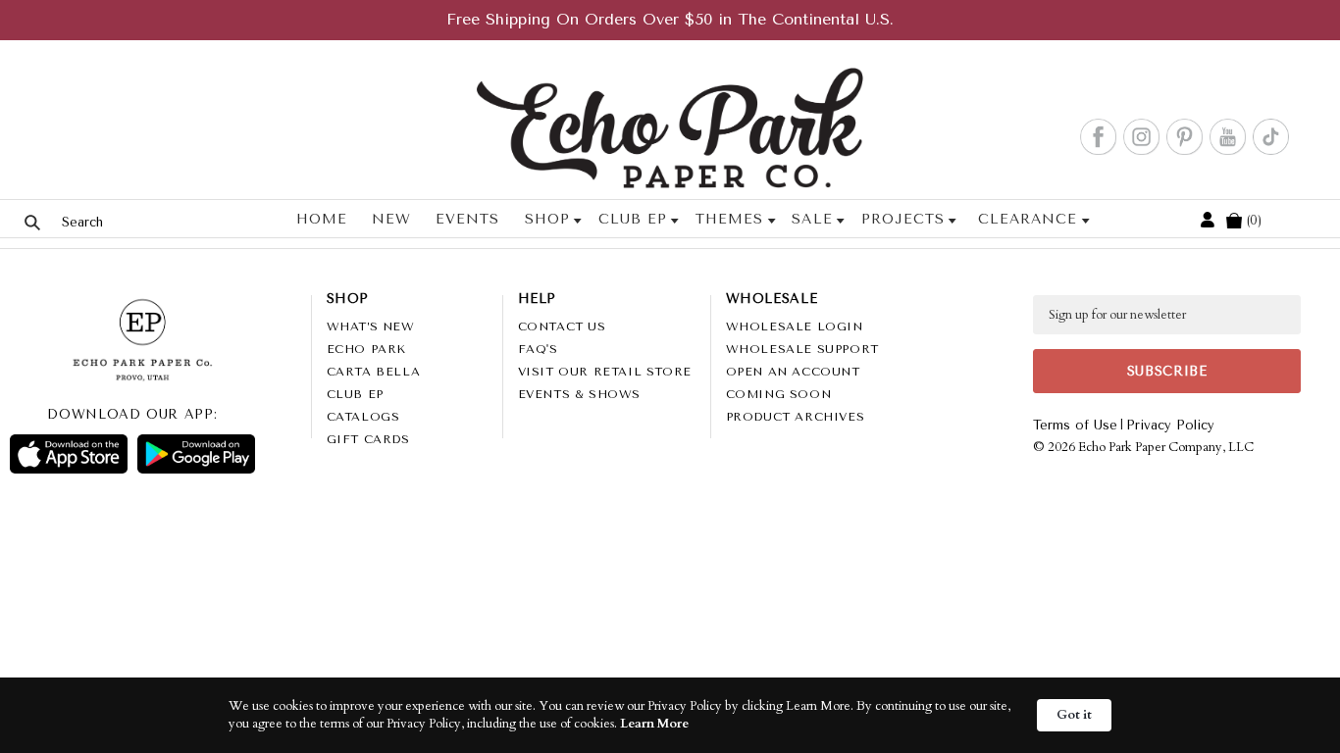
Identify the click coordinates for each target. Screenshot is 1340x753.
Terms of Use (1075, 425)
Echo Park (366, 349)
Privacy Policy (1170, 425)
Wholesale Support (802, 349)
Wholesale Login (794, 326)
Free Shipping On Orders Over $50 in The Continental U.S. (670, 19)
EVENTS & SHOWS (579, 394)
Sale (812, 219)
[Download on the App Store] (69, 454)
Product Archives (795, 417)
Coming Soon (779, 394)
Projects (903, 219)
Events (467, 219)
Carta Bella (374, 371)
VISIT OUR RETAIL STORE (605, 371)
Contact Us (562, 326)
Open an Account (793, 371)
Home (321, 219)
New (391, 219)
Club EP (632, 219)
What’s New (371, 326)
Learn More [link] (654, 723)
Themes (729, 219)
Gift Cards (368, 439)
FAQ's (538, 349)
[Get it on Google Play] (196, 454)
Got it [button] (1074, 715)
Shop (547, 219)
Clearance (1027, 219)
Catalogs (363, 417)
